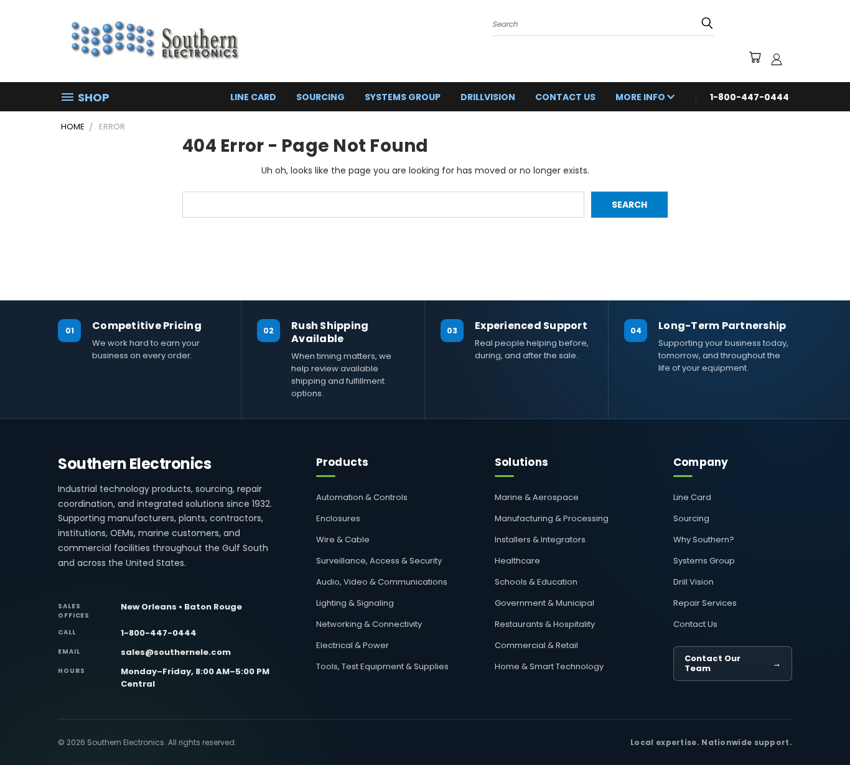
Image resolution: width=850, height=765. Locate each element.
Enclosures (338, 518)
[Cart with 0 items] (754, 59)
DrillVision (487, 97)
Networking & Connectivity (369, 624)
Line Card (253, 97)
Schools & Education (536, 582)
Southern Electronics (134, 464)
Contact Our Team (732, 663)
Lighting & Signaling (355, 603)
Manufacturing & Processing (552, 518)
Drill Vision (693, 582)
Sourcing (320, 97)
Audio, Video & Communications (381, 582)
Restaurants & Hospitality (545, 624)
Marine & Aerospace (537, 497)
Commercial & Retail (536, 645)
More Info (641, 97)
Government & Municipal (544, 603)
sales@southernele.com (176, 652)
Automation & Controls (362, 497)
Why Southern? (703, 539)
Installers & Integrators (540, 539)
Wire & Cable (343, 539)
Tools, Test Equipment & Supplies (382, 666)
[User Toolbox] (776, 59)
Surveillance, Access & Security (379, 561)
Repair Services (705, 603)
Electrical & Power (352, 645)
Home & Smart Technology (549, 666)
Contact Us (565, 97)
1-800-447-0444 (159, 633)
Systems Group (403, 97)
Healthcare (517, 561)
